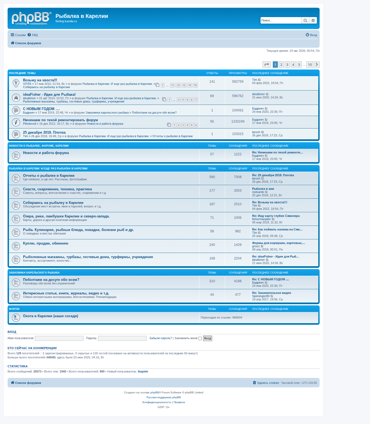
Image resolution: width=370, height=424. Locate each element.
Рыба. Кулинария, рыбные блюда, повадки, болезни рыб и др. (78, 230)
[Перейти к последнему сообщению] (259, 79)
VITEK (27, 83)
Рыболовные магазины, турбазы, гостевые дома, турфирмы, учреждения (73, 101)
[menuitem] (32, 35)
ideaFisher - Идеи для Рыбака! (49, 94)
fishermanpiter (261, 219)
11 (172, 85)
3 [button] (287, 64)
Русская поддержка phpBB (164, 397)
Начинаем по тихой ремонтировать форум (60, 120)
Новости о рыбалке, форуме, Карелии (39, 145)
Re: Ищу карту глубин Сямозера (276, 215)
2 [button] (281, 64)
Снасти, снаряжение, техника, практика (57, 189)
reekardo (258, 192)
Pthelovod (29, 123)
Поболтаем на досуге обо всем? (154, 112)
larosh (256, 132)
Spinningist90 (261, 296)
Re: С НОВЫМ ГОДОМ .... (270, 279)
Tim (254, 79)
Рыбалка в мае (263, 188)
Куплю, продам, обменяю (45, 243)
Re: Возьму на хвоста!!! (269, 202)
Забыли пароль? (160, 338)
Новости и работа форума (105, 123)
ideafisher (29, 98)
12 (178, 85)
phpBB (154, 392)
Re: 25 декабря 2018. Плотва (273, 175)
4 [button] (293, 64)
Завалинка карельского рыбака (107, 112)
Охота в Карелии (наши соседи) (50, 316)
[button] (266, 64)
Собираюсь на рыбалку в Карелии (46, 87)
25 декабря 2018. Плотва (44, 132)
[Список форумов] (32, 17)
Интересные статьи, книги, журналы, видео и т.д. (66, 293)
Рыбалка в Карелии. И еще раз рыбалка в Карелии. (118, 83)
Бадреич (29, 112)
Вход (12, 331)
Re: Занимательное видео (271, 292)
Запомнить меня (186, 338)
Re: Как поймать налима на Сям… (277, 229)
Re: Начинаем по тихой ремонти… (277, 152)
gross (256, 246)
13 (184, 85)
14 (189, 85)
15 (195, 85)
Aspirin (143, 371)
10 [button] (310, 64)
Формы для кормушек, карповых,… (278, 243)
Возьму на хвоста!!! (40, 80)
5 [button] (299, 64)
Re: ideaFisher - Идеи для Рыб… (275, 256)
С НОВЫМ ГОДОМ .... (41, 109)
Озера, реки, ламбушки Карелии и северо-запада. (66, 216)
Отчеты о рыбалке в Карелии (172, 136)
